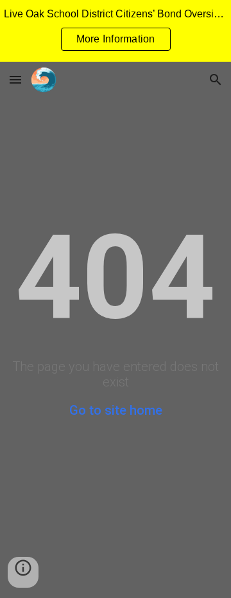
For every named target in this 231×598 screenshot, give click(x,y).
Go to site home (115, 410)
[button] (15, 79)
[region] (115, 31)
